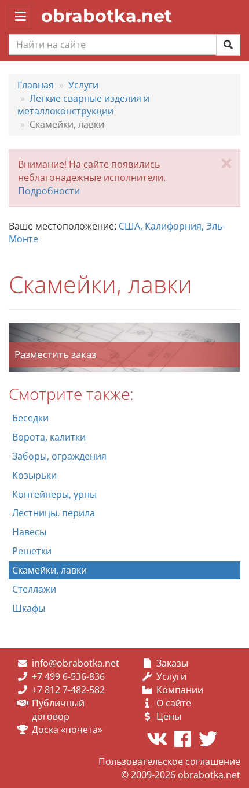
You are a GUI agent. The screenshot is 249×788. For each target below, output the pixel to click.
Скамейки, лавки (49, 570)
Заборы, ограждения (59, 456)
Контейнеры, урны (54, 494)
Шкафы (28, 608)
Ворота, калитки (49, 437)
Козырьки (34, 475)
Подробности (49, 190)
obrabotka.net (106, 16)
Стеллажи (34, 589)
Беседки (30, 418)
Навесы (29, 532)
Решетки (32, 551)
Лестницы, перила (53, 512)
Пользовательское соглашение (169, 761)
